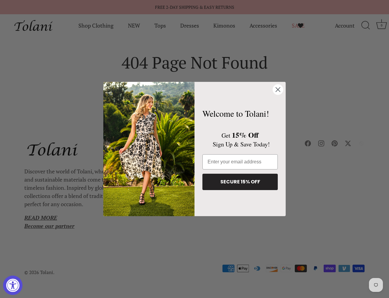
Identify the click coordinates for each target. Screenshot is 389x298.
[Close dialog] (278, 89)
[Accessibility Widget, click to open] (12, 285)
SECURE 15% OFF (240, 181)
